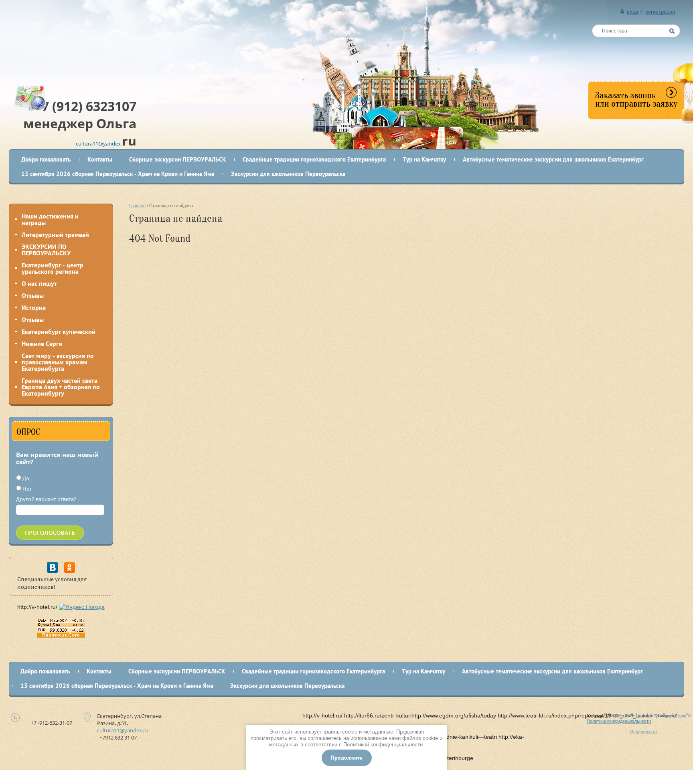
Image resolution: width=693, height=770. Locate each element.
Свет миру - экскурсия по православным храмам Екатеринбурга (58, 362)
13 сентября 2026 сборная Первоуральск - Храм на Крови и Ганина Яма (117, 174)
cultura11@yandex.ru (122, 730)
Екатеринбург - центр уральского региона (52, 268)
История (34, 307)
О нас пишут (39, 283)
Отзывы (33, 295)
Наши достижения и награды (50, 219)
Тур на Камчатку (424, 159)
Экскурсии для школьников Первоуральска (288, 174)
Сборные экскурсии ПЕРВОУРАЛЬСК (177, 159)
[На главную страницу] (72, 42)
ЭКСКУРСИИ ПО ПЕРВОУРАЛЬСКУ (46, 250)
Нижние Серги (42, 344)
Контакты (99, 159)
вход (632, 12)
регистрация (660, 12)
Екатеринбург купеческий (58, 331)
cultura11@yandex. (99, 143)
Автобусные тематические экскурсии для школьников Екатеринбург (553, 159)
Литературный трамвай (55, 234)
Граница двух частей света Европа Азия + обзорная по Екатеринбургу (61, 386)
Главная (137, 205)
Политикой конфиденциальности (383, 745)
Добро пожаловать (46, 159)
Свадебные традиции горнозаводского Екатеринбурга (314, 159)
